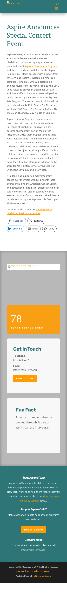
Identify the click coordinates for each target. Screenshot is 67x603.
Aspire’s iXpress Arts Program (41, 66)
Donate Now (33, 529)
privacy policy (33, 570)
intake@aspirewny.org (33, 549)
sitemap (20, 570)
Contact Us (25, 378)
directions (46, 570)
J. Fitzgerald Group (42, 576)
